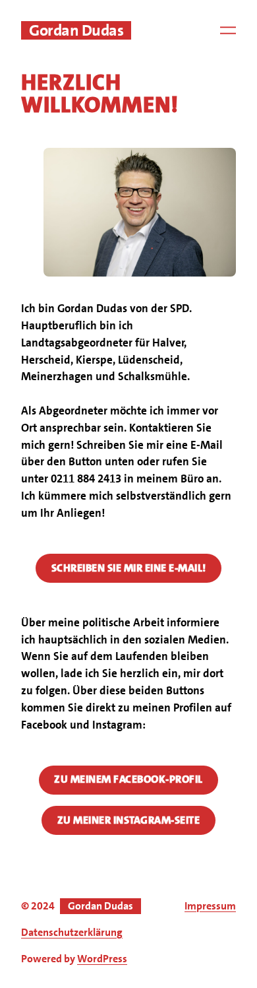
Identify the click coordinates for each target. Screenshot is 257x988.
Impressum (210, 906)
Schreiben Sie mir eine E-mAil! (128, 568)
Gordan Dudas (76, 30)
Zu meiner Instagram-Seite (128, 820)
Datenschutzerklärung (72, 932)
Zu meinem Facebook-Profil (128, 779)
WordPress (102, 959)
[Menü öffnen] (228, 30)
